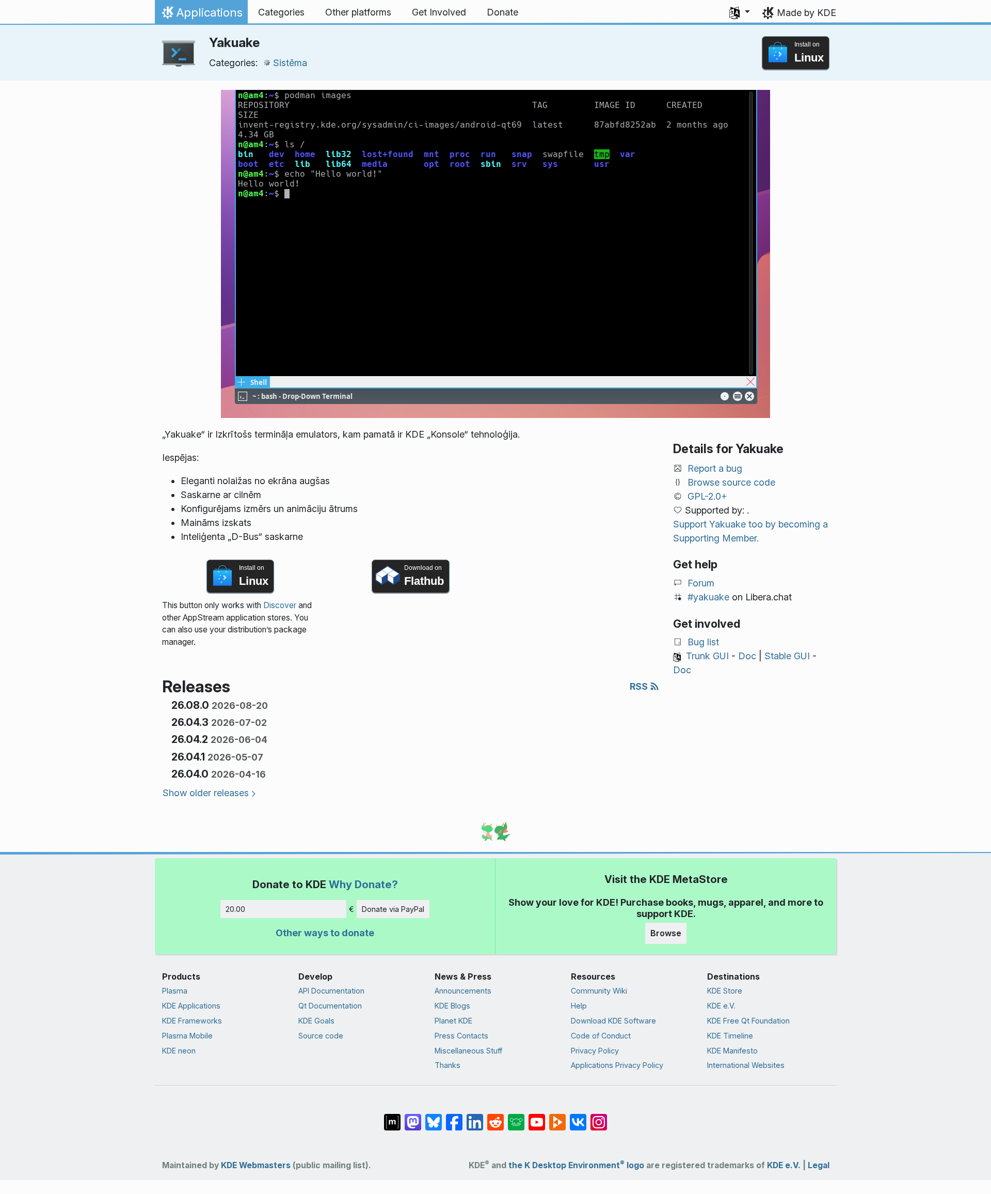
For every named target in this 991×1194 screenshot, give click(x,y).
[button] (739, 12)
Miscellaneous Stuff (468, 1050)
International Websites (746, 1065)
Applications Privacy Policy (617, 1065)
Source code (320, 1035)
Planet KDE (453, 1020)
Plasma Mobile (187, 1035)
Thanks (447, 1065)
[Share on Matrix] (392, 1117)
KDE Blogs (452, 1005)
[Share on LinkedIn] (475, 1117)
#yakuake (708, 597)
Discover (279, 605)
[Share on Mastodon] (413, 1117)
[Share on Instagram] (598, 1117)
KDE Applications (191, 1005)
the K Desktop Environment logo (576, 1165)
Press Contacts (461, 1035)
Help (579, 1005)
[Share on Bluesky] (433, 1117)
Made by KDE (806, 12)
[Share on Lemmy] (516, 1117)
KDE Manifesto (732, 1050)
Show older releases (206, 792)
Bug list (703, 642)
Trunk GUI (707, 655)
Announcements (463, 990)
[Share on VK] (578, 1117)
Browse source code (731, 482)
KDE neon (179, 1050)
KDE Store (724, 990)
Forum (701, 583)
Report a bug (715, 468)
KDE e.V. (721, 1005)
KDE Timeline (730, 1035)
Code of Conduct (601, 1035)
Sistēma (290, 62)
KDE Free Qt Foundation (748, 1020)
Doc (747, 655)
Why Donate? (363, 884)
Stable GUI (787, 655)
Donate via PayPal (393, 909)
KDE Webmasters (256, 1165)
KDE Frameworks (192, 1020)
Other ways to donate (325, 932)
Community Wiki (599, 990)
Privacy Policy (595, 1050)
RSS (640, 686)
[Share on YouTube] (537, 1117)
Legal (818, 1165)
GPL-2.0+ (707, 496)
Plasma (174, 990)
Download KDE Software (613, 1020)
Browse (665, 933)
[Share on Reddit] (495, 1117)
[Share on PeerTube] (557, 1117)
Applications (201, 15)
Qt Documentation (330, 1005)
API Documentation (331, 990)
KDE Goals (316, 1020)
